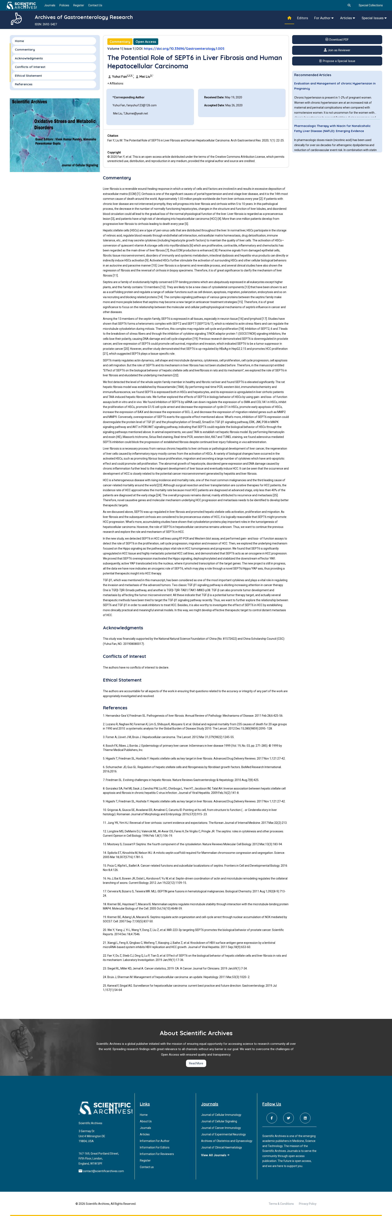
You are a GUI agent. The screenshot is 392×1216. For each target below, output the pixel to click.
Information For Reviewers (157, 1154)
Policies (64, 5)
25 (275, 495)
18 (241, 328)
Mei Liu (146, 76)
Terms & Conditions (281, 1203)
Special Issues (373, 18)
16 (241, 318)
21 (105, 353)
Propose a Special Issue (338, 61)
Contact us (147, 1167)
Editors (302, 18)
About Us (146, 1121)
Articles (346, 18)
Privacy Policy (307, 1203)
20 (126, 348)
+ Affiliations (115, 83)
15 (240, 302)
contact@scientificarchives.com (103, 1171)
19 (195, 338)
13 (247, 287)
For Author (322, 18)
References (23, 84)
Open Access (146, 42)
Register (78, 5)
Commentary (120, 42)
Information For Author (154, 1141)
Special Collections (371, 5)
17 (264, 318)
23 (159, 485)
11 (115, 275)
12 (163, 287)
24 (158, 495)
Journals (49, 5)
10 (154, 265)
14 (160, 297)
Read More (196, 1063)
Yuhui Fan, (123, 76)
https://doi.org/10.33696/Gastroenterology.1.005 (184, 49)
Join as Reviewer (338, 50)
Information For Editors (154, 1147)
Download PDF (339, 39)
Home (19, 41)
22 (175, 375)
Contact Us (95, 5)
